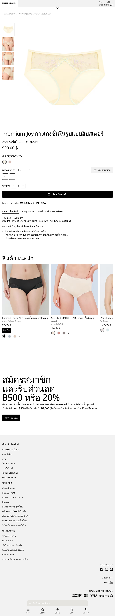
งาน (4, 459)
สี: (12, 156)
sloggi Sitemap (9, 477)
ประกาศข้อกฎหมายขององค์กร (15, 559)
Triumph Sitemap (10, 472)
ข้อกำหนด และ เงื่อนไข (12, 545)
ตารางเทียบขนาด (102, 170)
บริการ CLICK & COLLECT (14, 497)
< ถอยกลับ (6, 14)
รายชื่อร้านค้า (8, 468)
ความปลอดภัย (8, 554)
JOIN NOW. (41, 203)
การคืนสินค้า (7, 540)
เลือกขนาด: (8, 170)
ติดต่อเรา (6, 502)
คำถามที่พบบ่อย (8, 488)
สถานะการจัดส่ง (9, 492)
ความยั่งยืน (7, 454)
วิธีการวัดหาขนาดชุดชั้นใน (14, 525)
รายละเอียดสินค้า (10, 211)
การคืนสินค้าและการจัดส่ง (50, 211)
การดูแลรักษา (28, 211)
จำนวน (6, 185)
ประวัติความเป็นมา (10, 449)
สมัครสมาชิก (11, 417)
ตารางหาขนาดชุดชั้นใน (12, 506)
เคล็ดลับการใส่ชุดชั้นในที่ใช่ (14, 511)
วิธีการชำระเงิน (9, 536)
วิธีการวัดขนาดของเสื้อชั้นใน (14, 520)
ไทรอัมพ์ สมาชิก (9, 463)
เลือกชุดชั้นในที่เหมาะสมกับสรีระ (16, 516)
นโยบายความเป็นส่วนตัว (13, 550)
